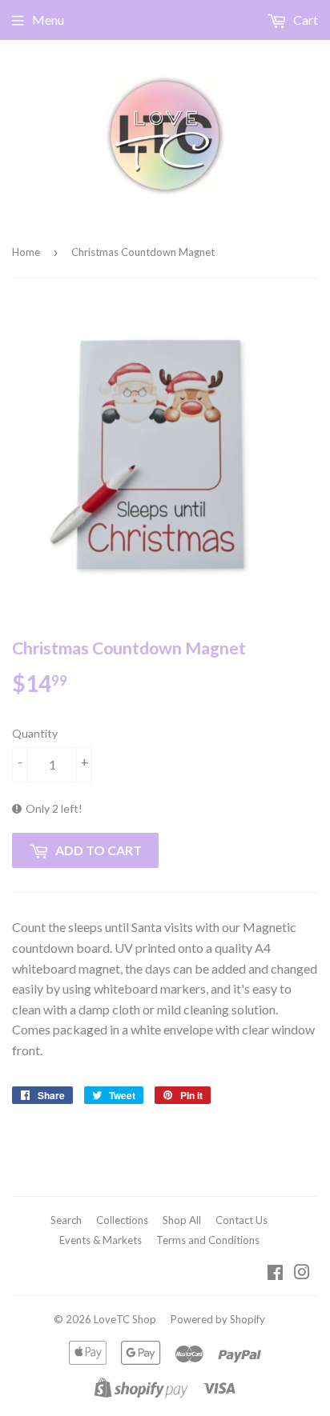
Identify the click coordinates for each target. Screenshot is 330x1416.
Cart (304, 19)
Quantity (35, 733)
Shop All (182, 1220)
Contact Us (241, 1220)
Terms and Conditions (208, 1240)
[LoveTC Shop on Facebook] (275, 1273)
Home (26, 252)
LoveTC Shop (125, 1319)
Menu (48, 19)
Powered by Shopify (218, 1319)
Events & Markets (100, 1240)
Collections (122, 1220)
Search (66, 1220)
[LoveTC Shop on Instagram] (302, 1273)
